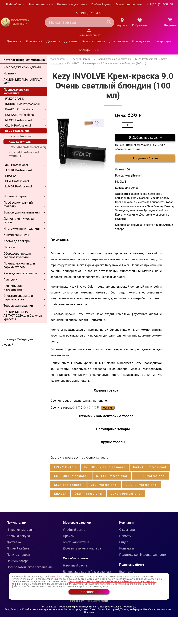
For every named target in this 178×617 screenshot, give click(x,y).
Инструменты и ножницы (22, 228)
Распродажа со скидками (22, 67)
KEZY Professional (17, 131)
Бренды (84, 50)
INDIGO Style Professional (22, 104)
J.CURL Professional (18, 170)
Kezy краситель (20, 141)
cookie (56, 576)
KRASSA (10, 175)
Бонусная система (76, 542)
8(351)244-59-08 (161, 4)
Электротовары (93, 41)
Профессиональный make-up (18, 204)
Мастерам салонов (129, 4)
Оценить (107, 407)
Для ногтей (34, 41)
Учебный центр (101, 4)
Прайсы (68, 536)
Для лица (53, 41)
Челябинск (16, 4)
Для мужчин (141, 41)
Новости (125, 536)
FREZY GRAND (14, 98)
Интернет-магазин (40, 4)
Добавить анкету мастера (82, 548)
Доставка (14, 542)
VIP (97, 50)
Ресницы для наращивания (13, 287)
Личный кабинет (19, 548)
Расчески (10, 279)
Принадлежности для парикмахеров (19, 265)
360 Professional (16, 165)
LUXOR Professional (18, 186)
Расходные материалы (20, 273)
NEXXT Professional (18, 120)
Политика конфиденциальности (142, 554)
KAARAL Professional (19, 109)
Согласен (89, 592)
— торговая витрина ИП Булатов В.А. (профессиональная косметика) (96, 606)
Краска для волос (126, 187)
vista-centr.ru (57, 59)
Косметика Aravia (16, 235)
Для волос (14, 41)
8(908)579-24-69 (90, 13)
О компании (127, 529)
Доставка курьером (152, 214)
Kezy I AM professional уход (27, 147)
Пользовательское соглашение (30, 567)
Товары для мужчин (18, 305)
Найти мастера (18, 561)
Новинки (9, 73)
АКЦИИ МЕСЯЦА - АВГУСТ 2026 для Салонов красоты (22, 315)
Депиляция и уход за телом (18, 220)
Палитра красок (18, 554)
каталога (102, 457)
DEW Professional (17, 181)
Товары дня (162, 41)
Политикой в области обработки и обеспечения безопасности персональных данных (84, 582)
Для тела (71, 41)
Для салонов (118, 41)
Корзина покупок (19, 536)
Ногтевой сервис (15, 196)
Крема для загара (16, 241)
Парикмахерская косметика (16, 91)
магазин (144, 198)
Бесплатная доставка (72, 4)
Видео (123, 542)
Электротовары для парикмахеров (18, 297)
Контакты (126, 548)
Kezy (127, 175)
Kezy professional (20, 136)
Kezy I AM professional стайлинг (24, 154)
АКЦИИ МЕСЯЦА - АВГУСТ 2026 (22, 81)
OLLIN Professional (18, 125)
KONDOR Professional (19, 114)
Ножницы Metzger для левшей (17, 341)
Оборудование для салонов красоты (17, 255)
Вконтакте (127, 571)
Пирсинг (9, 247)
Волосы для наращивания (22, 212)
